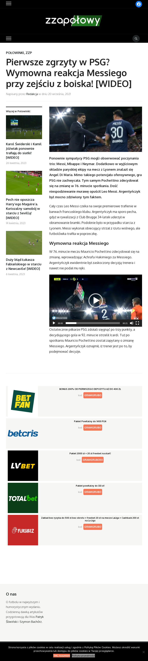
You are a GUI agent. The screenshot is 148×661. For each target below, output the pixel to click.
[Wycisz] (131, 323)
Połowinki (15, 53)
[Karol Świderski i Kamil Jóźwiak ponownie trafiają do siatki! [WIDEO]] (24, 128)
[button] (95, 300)
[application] (95, 301)
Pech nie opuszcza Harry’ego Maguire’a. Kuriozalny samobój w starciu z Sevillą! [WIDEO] (23, 209)
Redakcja (32, 94)
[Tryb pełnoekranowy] (137, 323)
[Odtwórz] (54, 323)
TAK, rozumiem (61, 655)
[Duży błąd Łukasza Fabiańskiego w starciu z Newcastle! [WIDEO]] (24, 244)
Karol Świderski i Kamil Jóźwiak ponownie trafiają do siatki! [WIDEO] (24, 151)
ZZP (29, 53)
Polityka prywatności (83, 655)
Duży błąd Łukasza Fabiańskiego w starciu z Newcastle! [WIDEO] (23, 264)
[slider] (93, 323)
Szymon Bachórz (31, 621)
